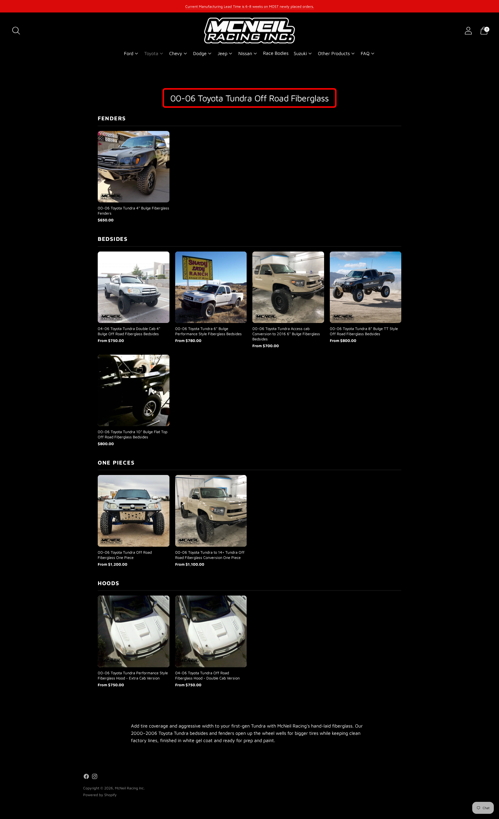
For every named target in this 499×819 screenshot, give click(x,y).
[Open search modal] (16, 30)
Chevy (175, 53)
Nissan (245, 53)
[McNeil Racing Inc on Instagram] (94, 777)
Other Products (334, 53)
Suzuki (300, 53)
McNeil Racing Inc (129, 788)
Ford (128, 53)
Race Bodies (275, 53)
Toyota (151, 53)
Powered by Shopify (100, 794)
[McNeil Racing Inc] (249, 30)
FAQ (365, 53)
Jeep (222, 53)
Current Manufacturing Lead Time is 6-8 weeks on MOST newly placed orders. (249, 6)
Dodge (200, 53)
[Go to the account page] (468, 30)
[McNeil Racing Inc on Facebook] (86, 777)
